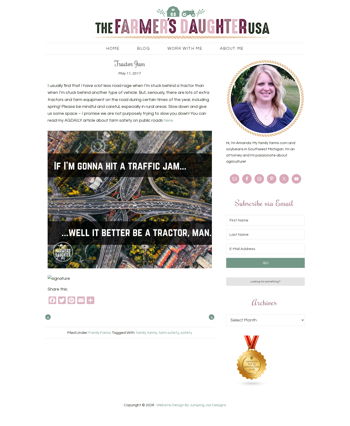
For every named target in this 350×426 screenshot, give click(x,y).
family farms (146, 333)
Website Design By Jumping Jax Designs (191, 405)
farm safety (169, 333)
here (168, 120)
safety (186, 333)
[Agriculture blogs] (252, 386)
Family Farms (100, 333)
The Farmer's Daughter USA (175, 22)
